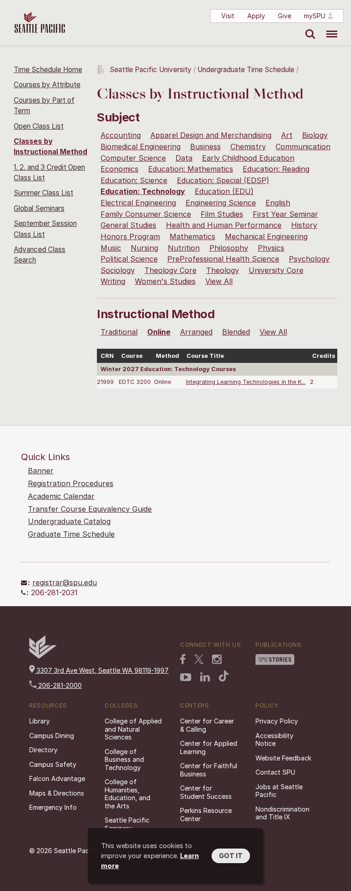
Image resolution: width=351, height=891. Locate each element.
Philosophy (228, 247)
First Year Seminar (285, 214)
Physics (271, 247)
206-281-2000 (59, 685)
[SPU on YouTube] (185, 677)
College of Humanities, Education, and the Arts (127, 794)
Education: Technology (143, 191)
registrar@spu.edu (64, 582)
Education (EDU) (224, 191)
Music (111, 247)
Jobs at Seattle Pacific (279, 791)
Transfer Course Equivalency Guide (90, 509)
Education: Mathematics (190, 168)
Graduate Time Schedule (71, 534)
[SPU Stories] (274, 659)
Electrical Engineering (138, 202)
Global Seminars (39, 208)
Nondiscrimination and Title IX (282, 813)
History (304, 225)
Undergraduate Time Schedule (245, 69)
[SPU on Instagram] (217, 659)
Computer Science (133, 157)
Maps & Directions (56, 793)
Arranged (196, 331)
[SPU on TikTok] (224, 676)
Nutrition (184, 247)
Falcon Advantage (57, 778)
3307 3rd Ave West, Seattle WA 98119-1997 (102, 670)
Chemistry (248, 146)
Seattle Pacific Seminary (127, 824)
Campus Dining (51, 735)
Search (308, 27)
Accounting (121, 135)
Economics (119, 168)
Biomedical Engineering (141, 146)
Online (158, 331)
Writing (113, 281)
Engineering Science (221, 202)
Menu (328, 27)
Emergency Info (53, 807)
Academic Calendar (61, 496)
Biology (315, 135)
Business (205, 146)
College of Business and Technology (124, 759)
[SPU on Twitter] (198, 659)
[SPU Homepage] (43, 656)
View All (219, 281)
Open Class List (39, 126)
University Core (276, 270)
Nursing (144, 247)
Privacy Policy (276, 721)
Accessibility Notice (274, 740)
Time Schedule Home (48, 69)
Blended (236, 331)
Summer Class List (43, 193)
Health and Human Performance (224, 225)
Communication (303, 146)
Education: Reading (276, 168)
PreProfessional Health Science (223, 258)
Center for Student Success (206, 792)
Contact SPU (275, 772)
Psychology (309, 258)
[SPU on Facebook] (183, 659)
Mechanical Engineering (266, 236)
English (278, 202)
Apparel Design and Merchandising (210, 135)
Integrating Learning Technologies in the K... (246, 381)
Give (284, 16)
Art (286, 135)
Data (184, 157)
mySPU (314, 16)
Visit (227, 16)
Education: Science (134, 180)
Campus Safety (52, 764)
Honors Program (130, 236)
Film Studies (222, 214)
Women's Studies (165, 281)
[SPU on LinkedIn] (205, 676)
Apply (256, 16)
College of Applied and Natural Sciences (133, 729)
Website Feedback (283, 758)
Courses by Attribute (47, 84)
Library (39, 721)
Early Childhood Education (248, 157)
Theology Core (170, 270)
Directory (43, 750)
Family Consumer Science (146, 214)
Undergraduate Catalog (69, 521)
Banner (40, 470)
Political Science (129, 258)
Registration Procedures (70, 483)
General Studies (128, 225)
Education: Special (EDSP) (223, 180)
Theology (222, 270)
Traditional (119, 331)
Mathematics (192, 236)
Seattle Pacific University (150, 69)
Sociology (118, 270)
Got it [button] (231, 856)
